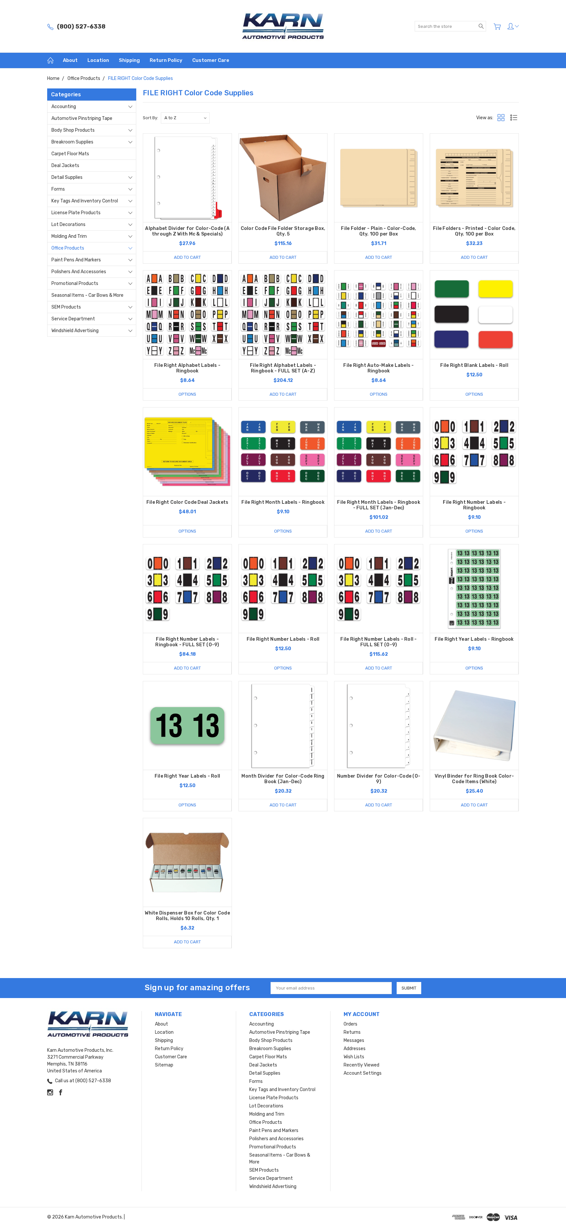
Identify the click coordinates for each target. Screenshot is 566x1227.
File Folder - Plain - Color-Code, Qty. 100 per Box (378, 231)
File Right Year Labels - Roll (187, 776)
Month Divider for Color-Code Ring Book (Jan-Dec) (282, 778)
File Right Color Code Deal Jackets (187, 502)
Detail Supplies (67, 177)
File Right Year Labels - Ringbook (474, 639)
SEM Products (66, 307)
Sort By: (150, 117)
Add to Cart (187, 257)
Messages (354, 1040)
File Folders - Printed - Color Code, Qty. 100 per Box (474, 231)
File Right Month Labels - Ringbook (283, 502)
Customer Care (210, 60)
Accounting (63, 106)
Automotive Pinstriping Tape (81, 118)
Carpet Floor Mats (70, 154)
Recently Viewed (361, 1065)
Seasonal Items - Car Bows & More (87, 295)
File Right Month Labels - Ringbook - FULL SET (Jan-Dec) (378, 505)
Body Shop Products (73, 130)
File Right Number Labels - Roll (283, 639)
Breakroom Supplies (72, 142)
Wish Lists (354, 1057)
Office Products (67, 248)
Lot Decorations (68, 224)
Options (187, 394)
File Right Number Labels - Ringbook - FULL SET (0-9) (187, 642)
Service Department (73, 319)
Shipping (129, 60)
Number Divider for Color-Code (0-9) (378, 778)
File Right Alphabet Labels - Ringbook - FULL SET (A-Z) (283, 368)
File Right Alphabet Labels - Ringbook (187, 368)
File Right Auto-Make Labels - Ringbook (378, 368)
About (70, 60)
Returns (352, 1032)
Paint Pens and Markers (76, 260)
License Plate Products (76, 213)
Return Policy (166, 60)
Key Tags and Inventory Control (84, 201)
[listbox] (185, 117)
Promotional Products (74, 283)
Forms (58, 189)
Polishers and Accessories (78, 271)
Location (98, 60)
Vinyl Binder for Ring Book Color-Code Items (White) (474, 778)
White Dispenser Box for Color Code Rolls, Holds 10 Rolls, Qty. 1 (187, 915)
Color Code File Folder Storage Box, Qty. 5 (283, 231)
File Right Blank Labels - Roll (474, 365)
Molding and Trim (69, 236)
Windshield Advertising (75, 330)
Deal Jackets (65, 165)
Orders (350, 1024)
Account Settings (363, 1073)
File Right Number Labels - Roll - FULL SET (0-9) (378, 642)
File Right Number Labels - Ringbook (474, 505)
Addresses (355, 1048)
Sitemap (164, 1065)
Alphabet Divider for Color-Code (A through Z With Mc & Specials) (187, 231)
